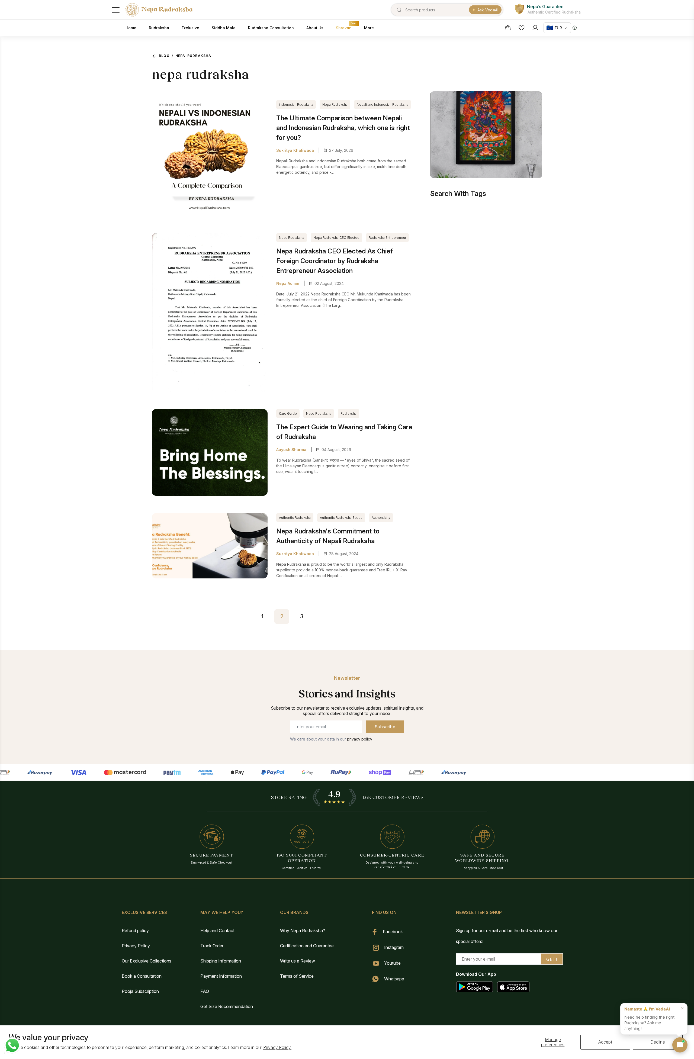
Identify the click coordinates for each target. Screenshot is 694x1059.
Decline (657, 1042)
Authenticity (381, 518)
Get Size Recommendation (226, 1006)
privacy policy (359, 739)
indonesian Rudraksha (296, 104)
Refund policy (135, 930)
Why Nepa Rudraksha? (302, 930)
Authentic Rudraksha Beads (341, 518)
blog (164, 56)
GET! (551, 959)
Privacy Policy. (277, 1047)
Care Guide (288, 413)
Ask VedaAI (488, 10)
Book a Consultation (142, 976)
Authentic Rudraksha (295, 518)
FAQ (204, 991)
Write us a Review (297, 961)
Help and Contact (217, 930)
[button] (679, 1044)
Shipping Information (220, 961)
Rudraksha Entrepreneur (387, 238)
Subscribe (385, 726)
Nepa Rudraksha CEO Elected (336, 238)
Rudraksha (348, 413)
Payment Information (221, 976)
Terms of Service (297, 976)
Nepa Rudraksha (335, 104)
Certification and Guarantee (307, 945)
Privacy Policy (136, 945)
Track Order (211, 945)
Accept (605, 1042)
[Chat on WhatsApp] (12, 1045)
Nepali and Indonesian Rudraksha (382, 104)
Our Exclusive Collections (146, 961)
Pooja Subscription (140, 991)
